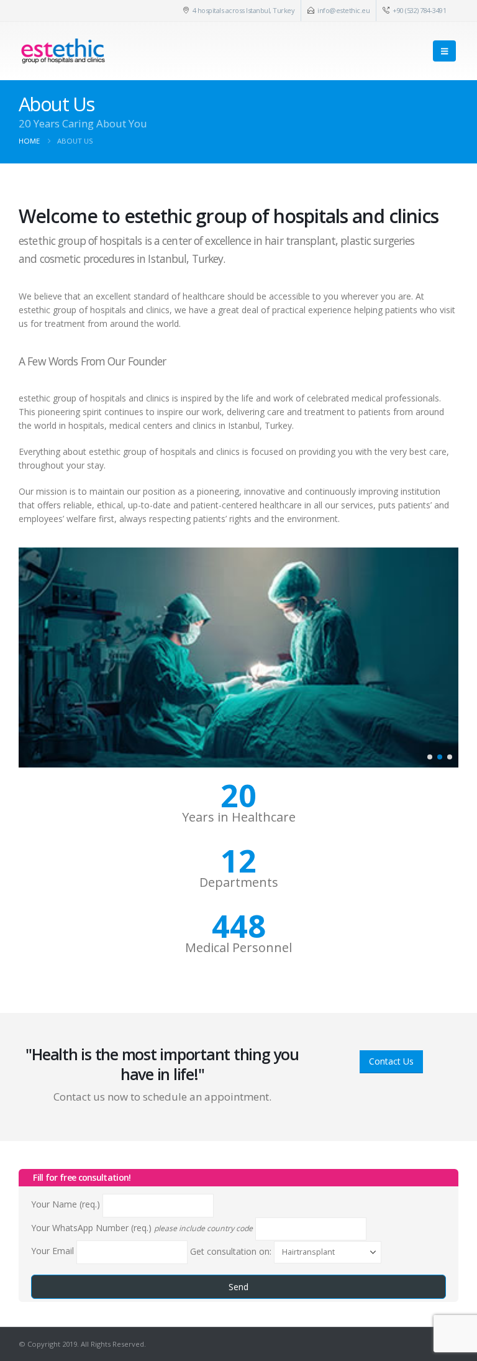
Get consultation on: (232, 1251)
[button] (444, 51)
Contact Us (391, 1061)
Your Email (53, 1251)
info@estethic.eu (343, 10)
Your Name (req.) (66, 1205)
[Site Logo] (63, 51)
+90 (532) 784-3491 (419, 10)
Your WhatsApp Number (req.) (142, 1228)
